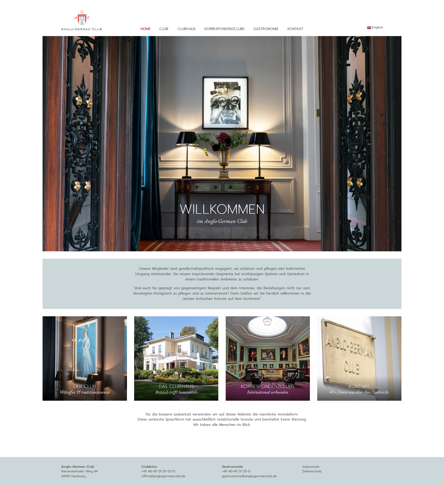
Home (146, 28)
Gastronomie (266, 28)
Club (163, 28)
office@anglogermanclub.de (163, 476)
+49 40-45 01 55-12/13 (158, 471)
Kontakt (295, 28)
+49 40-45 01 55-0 (236, 471)
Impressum (310, 466)
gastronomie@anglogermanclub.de (249, 476)
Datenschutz (312, 471)
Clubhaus (186, 28)
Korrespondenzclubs (224, 28)
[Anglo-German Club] (81, 19)
